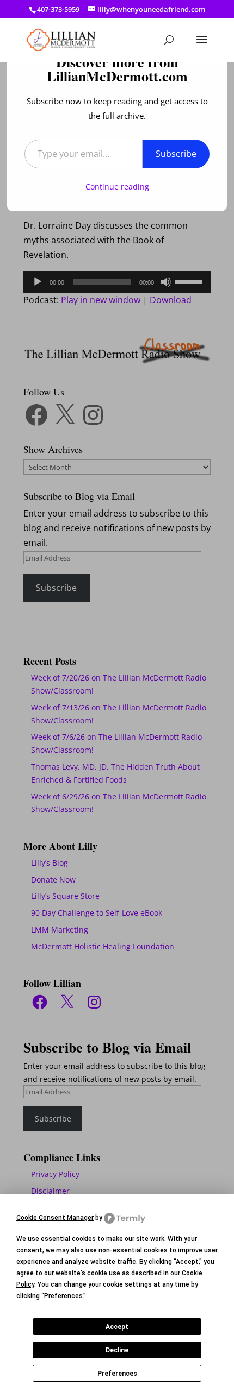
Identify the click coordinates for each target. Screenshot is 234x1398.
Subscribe (176, 154)
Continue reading (117, 186)
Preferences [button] (63, 1296)
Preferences (117, 1373)
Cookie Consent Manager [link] (55, 1217)
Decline (117, 1350)
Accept (117, 1327)
